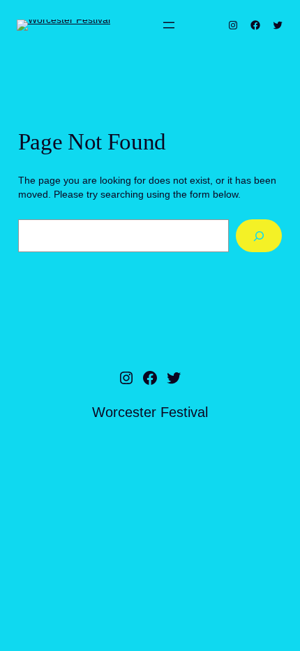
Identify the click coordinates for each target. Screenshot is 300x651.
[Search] (259, 235)
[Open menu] (168, 25)
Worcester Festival (150, 412)
